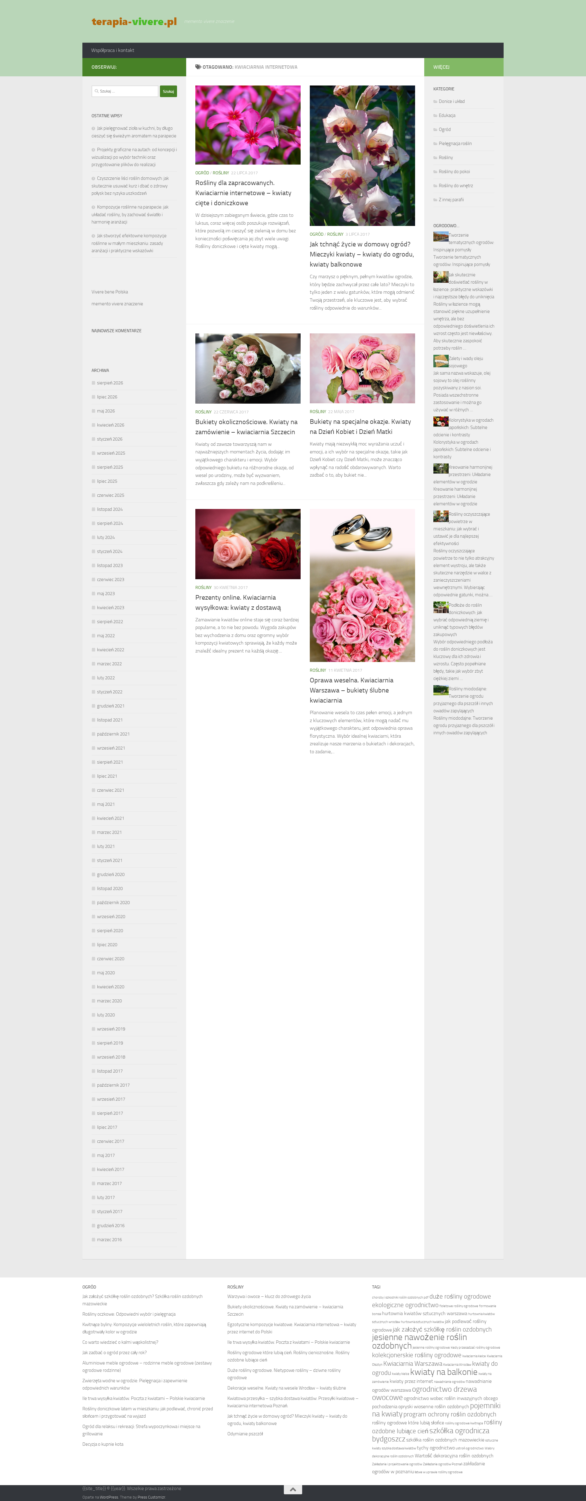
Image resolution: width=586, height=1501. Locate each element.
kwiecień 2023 (110, 607)
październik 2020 (113, 902)
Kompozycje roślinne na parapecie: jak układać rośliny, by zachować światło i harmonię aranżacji (130, 214)
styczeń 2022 (109, 692)
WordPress (109, 1497)
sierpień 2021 (110, 762)
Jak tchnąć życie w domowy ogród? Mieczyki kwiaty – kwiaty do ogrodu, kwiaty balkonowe (362, 254)
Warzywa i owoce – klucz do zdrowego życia (269, 1296)
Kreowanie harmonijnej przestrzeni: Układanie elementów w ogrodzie (462, 474)
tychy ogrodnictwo (436, 1448)
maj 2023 (106, 593)
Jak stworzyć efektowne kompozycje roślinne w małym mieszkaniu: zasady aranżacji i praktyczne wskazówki (129, 243)
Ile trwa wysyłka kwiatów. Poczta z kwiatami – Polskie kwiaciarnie (143, 1398)
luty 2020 (106, 1015)
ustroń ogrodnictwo (470, 1448)
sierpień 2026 (110, 383)
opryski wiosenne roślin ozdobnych (433, 1406)
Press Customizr (151, 1497)
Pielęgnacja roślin (455, 143)
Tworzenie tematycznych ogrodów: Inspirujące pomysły (463, 242)
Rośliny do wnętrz (456, 185)
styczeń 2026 (109, 439)
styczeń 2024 (109, 551)
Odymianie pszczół (245, 1434)
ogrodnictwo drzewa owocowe (424, 1393)
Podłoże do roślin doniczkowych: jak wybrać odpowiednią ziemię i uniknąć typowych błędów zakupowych (461, 619)
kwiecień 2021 (110, 818)
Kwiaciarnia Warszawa (412, 1363)
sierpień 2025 (110, 467)
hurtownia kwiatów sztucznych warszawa (424, 1313)
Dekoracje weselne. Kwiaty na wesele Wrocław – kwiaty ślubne (286, 1388)
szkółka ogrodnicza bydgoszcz (430, 1434)
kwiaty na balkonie (444, 1372)
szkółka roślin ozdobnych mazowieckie (445, 1440)
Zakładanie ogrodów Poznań (442, 1464)
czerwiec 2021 (110, 790)
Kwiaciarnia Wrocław (457, 1365)
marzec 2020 (109, 1001)
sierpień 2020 (110, 930)
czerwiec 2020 (110, 958)
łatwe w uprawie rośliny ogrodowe (439, 1472)
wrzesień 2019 (111, 1029)
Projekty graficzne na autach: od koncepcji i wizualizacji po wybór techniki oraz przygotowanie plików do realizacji (134, 157)
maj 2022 (106, 635)
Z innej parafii (451, 199)
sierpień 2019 (110, 1043)
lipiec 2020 (107, 944)
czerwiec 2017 (110, 1141)
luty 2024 (106, 537)
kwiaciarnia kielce (474, 1356)
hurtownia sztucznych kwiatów (422, 1322)
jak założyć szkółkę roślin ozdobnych (442, 1329)
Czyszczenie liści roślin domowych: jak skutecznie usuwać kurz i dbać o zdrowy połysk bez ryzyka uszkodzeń (130, 186)
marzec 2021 (109, 832)
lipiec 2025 (107, 481)
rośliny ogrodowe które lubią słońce (408, 1423)
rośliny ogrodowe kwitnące (464, 1423)
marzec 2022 (109, 664)
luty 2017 (106, 1197)
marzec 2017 (109, 1183)
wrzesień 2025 (111, 453)
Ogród (202, 173)
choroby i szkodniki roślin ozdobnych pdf (400, 1297)
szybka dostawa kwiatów (399, 1448)
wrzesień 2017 (111, 1099)
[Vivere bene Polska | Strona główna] (135, 21)
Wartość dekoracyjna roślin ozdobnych (454, 1456)
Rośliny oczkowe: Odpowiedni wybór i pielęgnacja (128, 1314)
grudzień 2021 (111, 706)
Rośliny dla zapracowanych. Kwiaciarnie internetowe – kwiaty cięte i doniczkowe (243, 193)
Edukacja (447, 115)
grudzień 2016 (111, 1225)
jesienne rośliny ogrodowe (431, 1348)
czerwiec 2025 (110, 495)
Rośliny (221, 173)
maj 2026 (106, 411)
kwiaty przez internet (411, 1381)
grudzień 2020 (111, 874)
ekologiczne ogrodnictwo (405, 1305)
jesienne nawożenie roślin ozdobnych (419, 1341)
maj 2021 (106, 804)
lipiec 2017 (107, 1127)
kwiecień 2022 (110, 649)
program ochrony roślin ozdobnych (449, 1414)
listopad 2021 (110, 720)
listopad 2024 (110, 509)
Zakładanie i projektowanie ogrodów (397, 1464)
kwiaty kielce (400, 1374)
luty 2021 (106, 846)
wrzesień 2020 (111, 916)
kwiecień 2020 (110, 987)
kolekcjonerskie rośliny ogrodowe (416, 1355)
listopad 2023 (110, 565)
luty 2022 (106, 678)
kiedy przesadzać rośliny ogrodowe (475, 1348)
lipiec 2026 (107, 397)
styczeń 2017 (109, 1211)
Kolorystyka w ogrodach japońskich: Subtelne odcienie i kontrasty (463, 427)
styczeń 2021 (109, 860)
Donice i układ (452, 101)
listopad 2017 (110, 1071)
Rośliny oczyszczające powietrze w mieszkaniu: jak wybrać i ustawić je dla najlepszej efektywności (461, 528)
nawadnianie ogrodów (449, 1382)
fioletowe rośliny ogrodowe (459, 1306)
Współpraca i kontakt (112, 50)
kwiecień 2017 (110, 1169)
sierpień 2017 (110, 1113)
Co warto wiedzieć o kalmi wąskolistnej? (120, 1342)
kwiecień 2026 (110, 425)
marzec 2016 (109, 1239)
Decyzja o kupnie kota (102, 1444)
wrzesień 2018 (111, 1057)
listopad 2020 (110, 888)
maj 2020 (106, 973)
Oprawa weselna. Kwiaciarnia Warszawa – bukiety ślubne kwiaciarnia (351, 690)
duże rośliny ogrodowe (460, 1296)
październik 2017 (113, 1085)
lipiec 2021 (107, 776)
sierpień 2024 (110, 523)
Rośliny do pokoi (454, 171)
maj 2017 (106, 1155)
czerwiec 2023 (110, 579)
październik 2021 (113, 734)
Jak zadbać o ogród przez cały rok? (114, 1352)
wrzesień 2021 (111, 748)
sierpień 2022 (110, 621)
